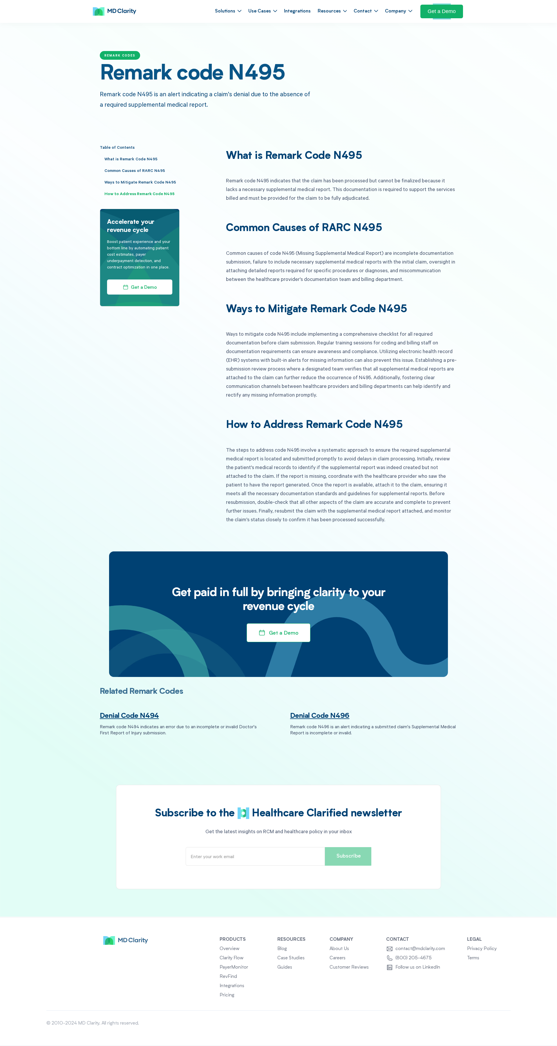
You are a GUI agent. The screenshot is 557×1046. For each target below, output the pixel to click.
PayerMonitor (234, 967)
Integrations (297, 11)
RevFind (228, 976)
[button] (228, 11)
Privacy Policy (482, 949)
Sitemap (502, 1023)
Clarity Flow (231, 958)
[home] (114, 11)
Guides (284, 967)
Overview (229, 949)
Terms (473, 958)
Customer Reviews (349, 967)
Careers (338, 958)
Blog (282, 949)
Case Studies (291, 958)
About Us (339, 949)
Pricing (227, 995)
